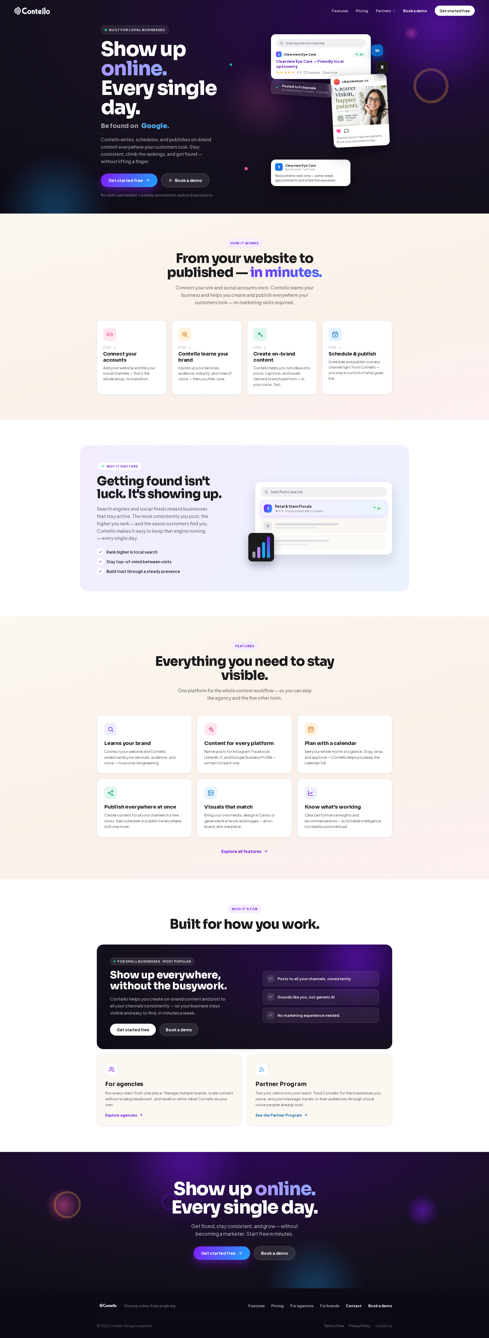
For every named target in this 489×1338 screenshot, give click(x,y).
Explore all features (241, 851)
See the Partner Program (278, 1115)
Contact (354, 1305)
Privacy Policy (359, 1326)
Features (340, 10)
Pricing (362, 10)
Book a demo (415, 10)
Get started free (455, 10)
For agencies (302, 1305)
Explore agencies (121, 1115)
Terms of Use (334, 1326)
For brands (329, 1305)
